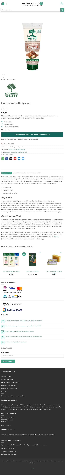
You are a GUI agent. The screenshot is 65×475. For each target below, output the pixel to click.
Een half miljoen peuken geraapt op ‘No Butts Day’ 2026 (23, 326)
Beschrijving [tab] (6, 173)
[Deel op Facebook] (6, 158)
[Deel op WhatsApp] (2, 158)
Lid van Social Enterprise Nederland (13, 396)
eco (12, 152)
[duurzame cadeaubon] (12, 304)
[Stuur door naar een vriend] (10, 158)
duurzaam (7, 152)
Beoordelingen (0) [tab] (19, 173)
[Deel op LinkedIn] (19, 158)
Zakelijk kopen (6, 376)
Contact (4, 391)
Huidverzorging (20, 149)
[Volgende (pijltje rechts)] (6, 472)
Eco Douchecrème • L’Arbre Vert (11, 272)
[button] (2, 3)
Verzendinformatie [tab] (34, 173)
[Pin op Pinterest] (15, 158)
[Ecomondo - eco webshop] (32, 4)
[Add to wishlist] (18, 252)
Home (3, 79)
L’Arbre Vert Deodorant (32, 271)
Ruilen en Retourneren (9, 454)
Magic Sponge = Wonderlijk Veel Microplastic (20, 331)
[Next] (63, 264)
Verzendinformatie (7, 448)
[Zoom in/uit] (1, 464)
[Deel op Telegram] (23, 158)
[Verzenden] (62, 9)
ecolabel (15, 152)
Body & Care (11, 79)
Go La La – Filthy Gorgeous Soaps (54, 272)
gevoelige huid (22, 152)
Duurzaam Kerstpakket (9, 385)
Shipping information (8, 451)
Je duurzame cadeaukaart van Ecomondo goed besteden (24, 336)
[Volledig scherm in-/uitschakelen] (6, 464)
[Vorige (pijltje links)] (1, 472)
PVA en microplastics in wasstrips (16, 342)
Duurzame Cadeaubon (9, 388)
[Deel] (11, 464)
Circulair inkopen (7, 379)
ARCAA (56, 236)
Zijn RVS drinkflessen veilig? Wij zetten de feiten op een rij (24, 320)
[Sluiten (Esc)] (16, 464)
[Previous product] (7, 109)
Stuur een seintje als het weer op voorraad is (32, 134)
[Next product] (2, 109)
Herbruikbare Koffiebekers (10, 382)
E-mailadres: (5, 352)
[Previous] (1, 264)
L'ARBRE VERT (8, 155)
